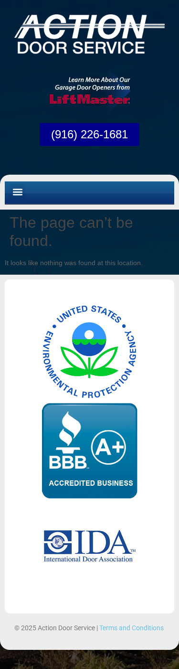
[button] (17, 192)
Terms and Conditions (131, 628)
